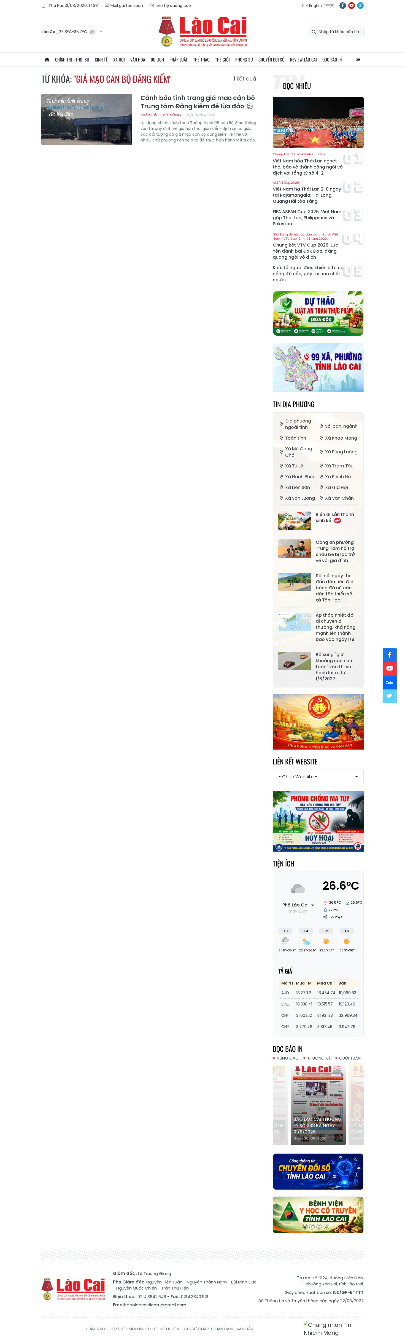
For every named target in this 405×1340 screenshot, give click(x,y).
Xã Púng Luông (341, 452)
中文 (330, 5)
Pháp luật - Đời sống (161, 115)
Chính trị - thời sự (72, 59)
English (315, 5)
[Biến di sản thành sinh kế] (294, 521)
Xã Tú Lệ (294, 466)
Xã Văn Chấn (339, 498)
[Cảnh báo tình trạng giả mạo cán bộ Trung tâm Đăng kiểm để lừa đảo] (86, 119)
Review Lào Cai (303, 59)
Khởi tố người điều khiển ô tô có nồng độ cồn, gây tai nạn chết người (308, 274)
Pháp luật (178, 59)
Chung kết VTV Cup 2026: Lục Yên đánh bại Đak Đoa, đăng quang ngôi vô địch (305, 246)
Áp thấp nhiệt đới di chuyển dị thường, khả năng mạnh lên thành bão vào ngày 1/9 (335, 627)
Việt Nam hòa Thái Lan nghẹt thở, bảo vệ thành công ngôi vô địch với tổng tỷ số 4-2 (308, 164)
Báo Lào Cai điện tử (202, 32)
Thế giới (222, 59)
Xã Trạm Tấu (339, 466)
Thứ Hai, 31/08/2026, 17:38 (73, 5)
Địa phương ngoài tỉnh (298, 424)
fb (342, 5)
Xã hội (119, 59)
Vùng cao (288, 1058)
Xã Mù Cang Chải (298, 452)
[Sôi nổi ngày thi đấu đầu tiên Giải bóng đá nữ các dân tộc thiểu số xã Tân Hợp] (294, 582)
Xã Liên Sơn (297, 487)
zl (360, 5)
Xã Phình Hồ (338, 477)
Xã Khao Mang (341, 438)
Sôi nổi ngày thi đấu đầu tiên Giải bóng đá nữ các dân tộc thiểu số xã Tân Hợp (335, 588)
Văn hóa (137, 59)
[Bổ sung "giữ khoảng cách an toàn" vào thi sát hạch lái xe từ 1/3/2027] (294, 661)
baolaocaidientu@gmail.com (156, 1305)
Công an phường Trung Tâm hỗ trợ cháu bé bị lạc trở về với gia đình (335, 551)
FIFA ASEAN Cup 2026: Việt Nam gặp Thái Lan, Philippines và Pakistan (307, 218)
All (358, 59)
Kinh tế (101, 59)
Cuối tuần (350, 1058)
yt (351, 5)
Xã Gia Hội (336, 487)
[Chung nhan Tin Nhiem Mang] (334, 1329)
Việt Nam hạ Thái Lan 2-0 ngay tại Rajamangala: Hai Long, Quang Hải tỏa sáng (307, 193)
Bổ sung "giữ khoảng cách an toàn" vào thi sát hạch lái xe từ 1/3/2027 (334, 667)
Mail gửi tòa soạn (126, 5)
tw (390, 696)
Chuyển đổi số (271, 59)
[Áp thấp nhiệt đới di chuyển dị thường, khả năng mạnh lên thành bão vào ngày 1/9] (294, 621)
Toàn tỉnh (295, 438)
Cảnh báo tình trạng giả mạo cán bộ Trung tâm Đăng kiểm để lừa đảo (198, 102)
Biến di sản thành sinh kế (335, 518)
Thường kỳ (319, 1058)
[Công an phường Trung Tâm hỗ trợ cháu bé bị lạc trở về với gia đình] (294, 548)
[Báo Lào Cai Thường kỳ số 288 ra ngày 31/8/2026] (318, 1104)
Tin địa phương (293, 404)
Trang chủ (46, 59)
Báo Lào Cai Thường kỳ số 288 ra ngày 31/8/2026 (317, 1125)
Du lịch (157, 59)
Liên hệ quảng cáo (173, 5)
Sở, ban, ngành (341, 426)
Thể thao (201, 59)
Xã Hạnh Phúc (300, 477)
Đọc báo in (332, 59)
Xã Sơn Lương (300, 498)
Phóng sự (244, 59)
